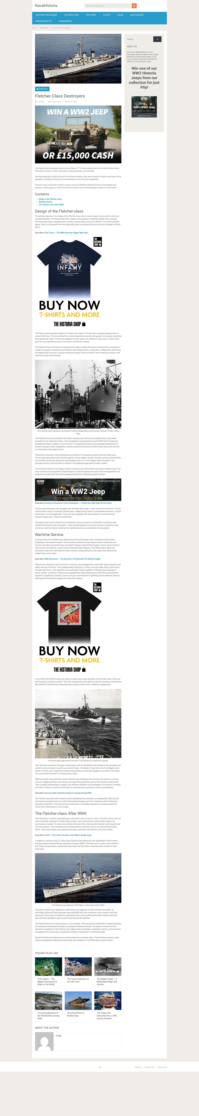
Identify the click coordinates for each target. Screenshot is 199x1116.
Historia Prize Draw (46, 15)
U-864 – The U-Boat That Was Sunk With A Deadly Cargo (68, 835)
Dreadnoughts (44, 21)
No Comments (72, 102)
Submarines (65, 21)
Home (34, 28)
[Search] (157, 39)
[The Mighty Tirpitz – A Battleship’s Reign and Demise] (107, 966)
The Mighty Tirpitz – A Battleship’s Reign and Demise (107, 982)
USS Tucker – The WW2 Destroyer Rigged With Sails (66, 233)
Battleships (137, 15)
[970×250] (78, 500)
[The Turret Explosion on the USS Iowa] (78, 966)
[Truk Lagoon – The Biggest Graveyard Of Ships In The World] (48, 966)
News (120, 15)
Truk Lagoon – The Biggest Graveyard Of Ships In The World (47, 982)
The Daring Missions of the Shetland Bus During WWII (48, 1016)
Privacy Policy (149, 1067)
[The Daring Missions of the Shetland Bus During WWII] (48, 1000)
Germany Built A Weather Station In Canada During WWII (68, 793)
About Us (138, 1067)
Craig (58, 1035)
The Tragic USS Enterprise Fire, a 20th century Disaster (107, 1016)
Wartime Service (45, 202)
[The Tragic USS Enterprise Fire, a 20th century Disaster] (107, 1000)
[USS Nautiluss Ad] (69, 676)
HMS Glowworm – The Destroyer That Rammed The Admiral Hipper (73, 559)
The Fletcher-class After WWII (51, 205)
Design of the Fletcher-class (50, 199)
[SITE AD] (78, 163)
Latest (107, 15)
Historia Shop (71, 15)
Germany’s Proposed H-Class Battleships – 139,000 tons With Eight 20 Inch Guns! (78, 503)
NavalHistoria (46, 5)
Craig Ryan (40, 102)
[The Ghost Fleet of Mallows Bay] (78, 1000)
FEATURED (91, 15)
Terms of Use (162, 1067)
